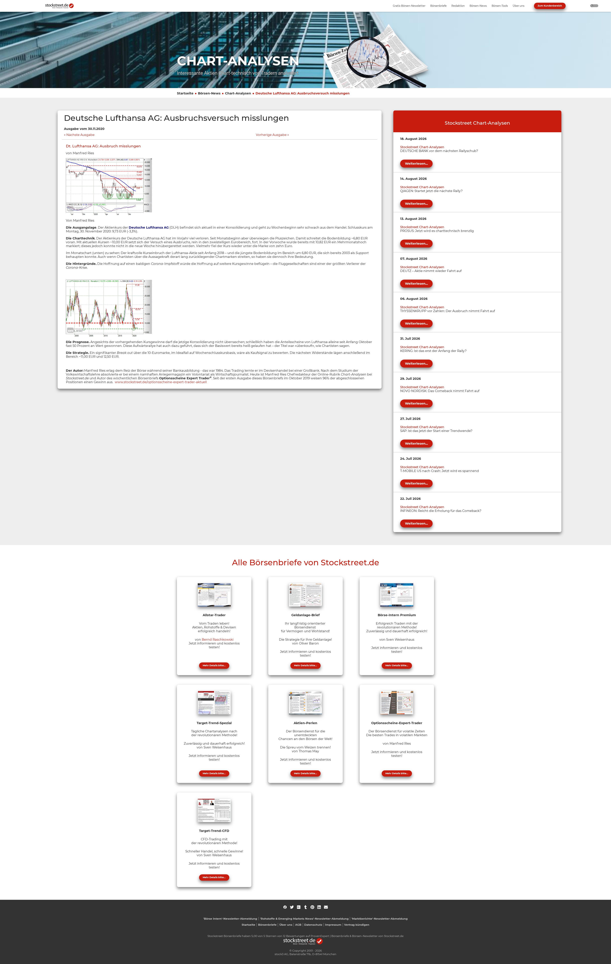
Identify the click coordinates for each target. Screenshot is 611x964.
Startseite (185, 93)
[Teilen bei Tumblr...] (305, 907)
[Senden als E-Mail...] (326, 907)
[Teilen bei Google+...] (299, 907)
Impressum (333, 924)
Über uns (285, 924)
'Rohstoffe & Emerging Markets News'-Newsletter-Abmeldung (304, 918)
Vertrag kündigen (356, 924)
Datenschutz (313, 924)
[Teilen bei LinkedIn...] (319, 907)
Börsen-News (209, 93)
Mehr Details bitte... (214, 665)
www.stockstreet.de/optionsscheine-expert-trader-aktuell (161, 382)
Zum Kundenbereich (550, 5)
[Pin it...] (312, 907)
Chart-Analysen (238, 93)
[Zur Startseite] (61, 5)
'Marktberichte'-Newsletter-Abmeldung (379, 918)
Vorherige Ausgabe (271, 135)
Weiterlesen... (416, 163)
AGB (298, 924)
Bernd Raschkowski (217, 639)
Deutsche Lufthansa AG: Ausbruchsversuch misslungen (303, 93)
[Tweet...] (292, 907)
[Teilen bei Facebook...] (285, 907)
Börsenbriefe (267, 924)
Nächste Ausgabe (80, 135)
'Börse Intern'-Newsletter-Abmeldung (230, 918)
